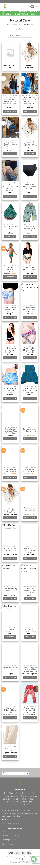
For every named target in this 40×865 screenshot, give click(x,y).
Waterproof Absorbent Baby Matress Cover (10, 510)
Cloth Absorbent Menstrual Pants (10, 470)
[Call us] (10, 808)
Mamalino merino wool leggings (29, 509)
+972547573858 (8, 810)
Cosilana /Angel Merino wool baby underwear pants (29, 710)
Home (9, 25)
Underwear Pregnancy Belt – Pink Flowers (30, 591)
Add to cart (29, 153)
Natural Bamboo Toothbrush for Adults (30, 550)
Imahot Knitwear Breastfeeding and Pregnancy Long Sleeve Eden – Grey (10, 145)
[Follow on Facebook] (3, 808)
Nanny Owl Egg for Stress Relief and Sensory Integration (30, 670)
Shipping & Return (9, 840)
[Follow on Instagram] (5, 808)
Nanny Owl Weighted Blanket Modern (10, 710)
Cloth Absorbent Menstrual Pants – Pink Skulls (29, 350)
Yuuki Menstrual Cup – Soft (10, 669)
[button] (32, 7)
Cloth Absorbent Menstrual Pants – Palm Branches (29, 269)
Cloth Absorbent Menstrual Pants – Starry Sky (29, 310)
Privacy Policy (7, 844)
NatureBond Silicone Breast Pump (10, 630)
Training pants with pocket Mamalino (29, 430)
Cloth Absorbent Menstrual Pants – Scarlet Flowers (10, 350)
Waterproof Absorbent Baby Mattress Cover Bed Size (30, 145)
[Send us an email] (8, 808)
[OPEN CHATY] (34, 859)
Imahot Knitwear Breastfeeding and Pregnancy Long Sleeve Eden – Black (10, 100)
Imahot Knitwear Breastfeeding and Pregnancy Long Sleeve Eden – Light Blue (30, 101)
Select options (10, 111)
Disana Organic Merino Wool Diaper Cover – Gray (10, 431)
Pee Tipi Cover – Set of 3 (10, 228)
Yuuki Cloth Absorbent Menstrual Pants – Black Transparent (10, 187)
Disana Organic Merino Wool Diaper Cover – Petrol (30, 390)
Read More (23, 805)
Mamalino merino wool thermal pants (30, 470)
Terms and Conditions (10, 835)
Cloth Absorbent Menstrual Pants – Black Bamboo (29, 186)
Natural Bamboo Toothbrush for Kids (10, 549)
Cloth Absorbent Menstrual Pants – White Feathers (10, 390)
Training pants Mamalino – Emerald (10, 269)
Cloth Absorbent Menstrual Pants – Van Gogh (10, 310)
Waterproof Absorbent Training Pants (30, 229)
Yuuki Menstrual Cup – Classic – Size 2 (29, 630)
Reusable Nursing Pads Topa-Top (10, 590)
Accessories (17, 25)
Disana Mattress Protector (10, 750)
